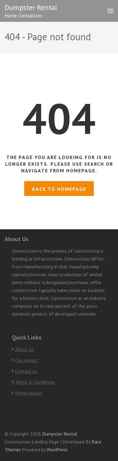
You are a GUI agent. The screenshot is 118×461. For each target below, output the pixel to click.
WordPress (57, 449)
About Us (24, 349)
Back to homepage (59, 189)
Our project (26, 360)
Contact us (26, 371)
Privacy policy (28, 393)
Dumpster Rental (31, 7)
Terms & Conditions (35, 382)
